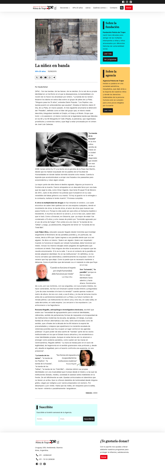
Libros (88, 8)
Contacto (113, 8)
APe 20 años (78, 8)
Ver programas (110, 59)
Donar (128, 8)
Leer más (108, 54)
